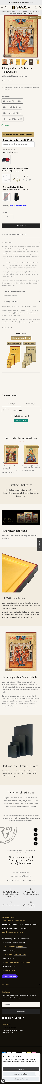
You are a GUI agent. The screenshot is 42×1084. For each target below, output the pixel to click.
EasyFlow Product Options (18, 206)
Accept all (21, 1069)
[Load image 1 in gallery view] (21, 36)
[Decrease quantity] (3, 217)
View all (21, 441)
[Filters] (9, 410)
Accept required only (21, 1074)
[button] (3, 1080)
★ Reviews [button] (39, 545)
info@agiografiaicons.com (16, 932)
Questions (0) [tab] (30, 404)
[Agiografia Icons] (21, 7)
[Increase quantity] (11, 217)
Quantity (4, 213)
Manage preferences (21, 1079)
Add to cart (21, 226)
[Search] (6, 7)
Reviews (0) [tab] (11, 404)
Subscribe (21, 1011)
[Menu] (2, 7)
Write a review (21, 420)
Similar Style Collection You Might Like (21, 438)
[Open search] (4, 410)
